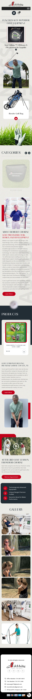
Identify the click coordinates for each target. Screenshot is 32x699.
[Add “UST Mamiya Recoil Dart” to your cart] (24, 350)
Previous (26, 153)
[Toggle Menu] (28, 8)
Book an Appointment (11, 477)
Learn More (9, 294)
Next (29, 153)
